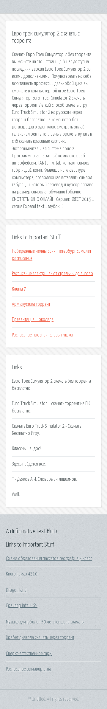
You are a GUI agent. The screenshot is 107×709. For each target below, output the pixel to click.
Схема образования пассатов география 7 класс (49, 558)
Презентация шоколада (33, 319)
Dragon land (16, 590)
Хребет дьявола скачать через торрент (40, 637)
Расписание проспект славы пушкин (43, 335)
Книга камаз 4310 (21, 574)
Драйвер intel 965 (21, 605)
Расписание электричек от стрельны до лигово (52, 273)
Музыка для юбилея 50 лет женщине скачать (45, 622)
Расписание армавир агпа (28, 669)
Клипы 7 (19, 289)
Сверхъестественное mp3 (29, 653)
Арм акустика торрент (31, 304)
